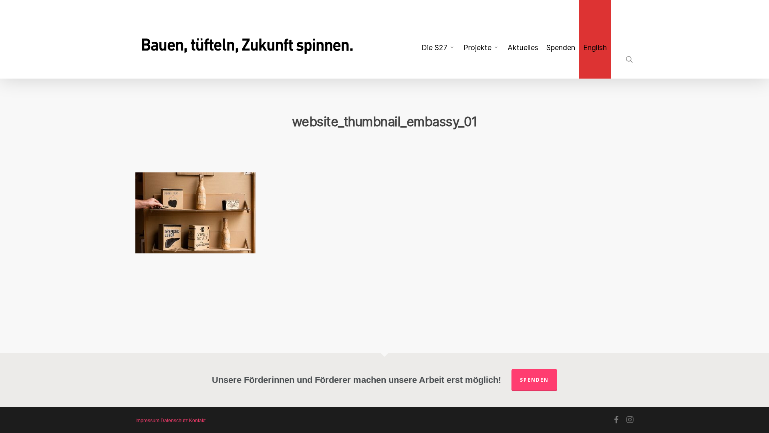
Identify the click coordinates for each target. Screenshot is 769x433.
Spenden (534, 379)
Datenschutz (174, 420)
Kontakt (197, 420)
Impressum (147, 420)
